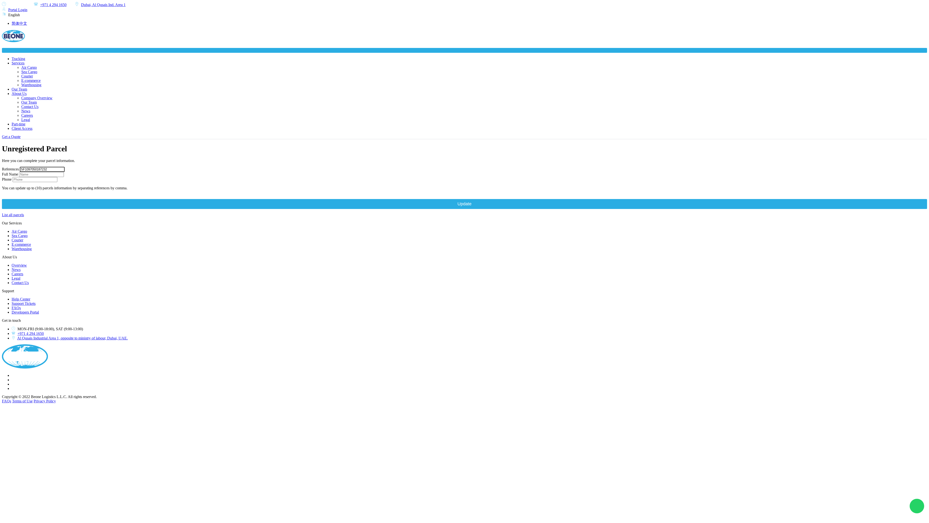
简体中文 (19, 23)
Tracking (18, 59)
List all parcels (13, 215)
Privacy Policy (45, 401)
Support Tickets (24, 303)
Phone (7, 179)
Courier (27, 76)
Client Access (22, 128)
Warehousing (31, 85)
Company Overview (36, 98)
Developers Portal (25, 312)
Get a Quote (11, 137)
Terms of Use (22, 401)
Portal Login (17, 10)
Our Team (19, 89)
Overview (19, 265)
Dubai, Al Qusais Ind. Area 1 (103, 5)
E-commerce (31, 80)
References (10, 169)
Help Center (21, 299)
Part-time (18, 124)
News (25, 111)
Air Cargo (29, 67)
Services (18, 63)
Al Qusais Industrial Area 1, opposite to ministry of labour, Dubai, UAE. (72, 338)
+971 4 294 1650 (53, 5)
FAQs (16, 308)
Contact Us (29, 107)
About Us (19, 94)
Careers (27, 115)
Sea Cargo (29, 72)
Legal (25, 120)
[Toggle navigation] (464, 50)
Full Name (10, 174)
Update (464, 203)
